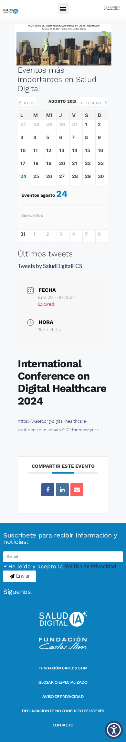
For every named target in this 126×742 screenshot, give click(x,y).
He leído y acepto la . (63, 566)
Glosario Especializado (62, 682)
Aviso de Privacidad (62, 696)
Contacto (63, 725)
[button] (63, 8)
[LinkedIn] (62, 489)
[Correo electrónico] (76, 489)
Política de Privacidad (90, 566)
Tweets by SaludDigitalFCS (50, 266)
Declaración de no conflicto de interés (63, 710)
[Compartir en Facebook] (47, 489)
